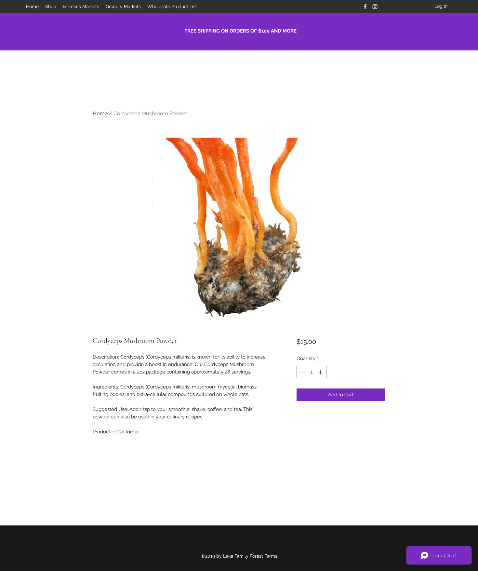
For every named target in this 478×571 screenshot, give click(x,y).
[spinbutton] (311, 372)
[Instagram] (375, 6)
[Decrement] (302, 372)
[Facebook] (365, 6)
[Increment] (321, 372)
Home (100, 113)
